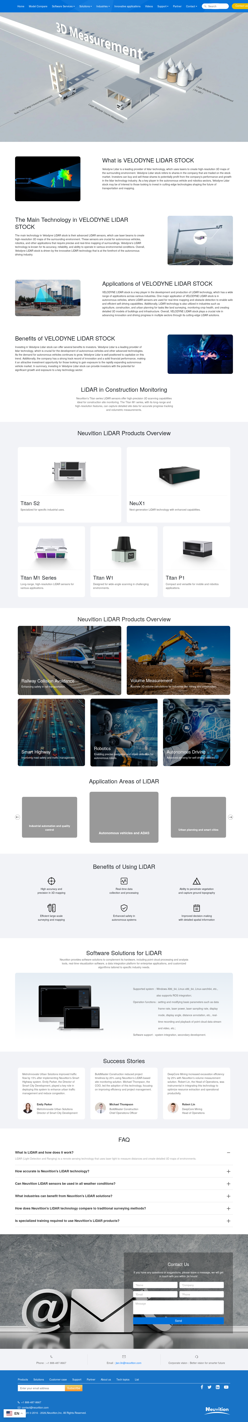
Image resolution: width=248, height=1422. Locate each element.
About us (106, 1379)
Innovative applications (127, 6)
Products (23, 1379)
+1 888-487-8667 (31, 1402)
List (137, 1379)
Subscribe (73, 1388)
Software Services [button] (62, 6)
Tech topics (122, 1379)
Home (20, 6)
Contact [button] (190, 6)
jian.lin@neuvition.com (128, 1363)
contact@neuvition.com (35, 1407)
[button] (17, 817)
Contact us (241, 5)
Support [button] (161, 6)
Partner (177, 6)
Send (178, 1321)
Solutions (38, 1379)
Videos (149, 6)
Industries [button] (102, 6)
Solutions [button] (84, 6)
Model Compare (38, 6)
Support (76, 1379)
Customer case (58, 1379)
